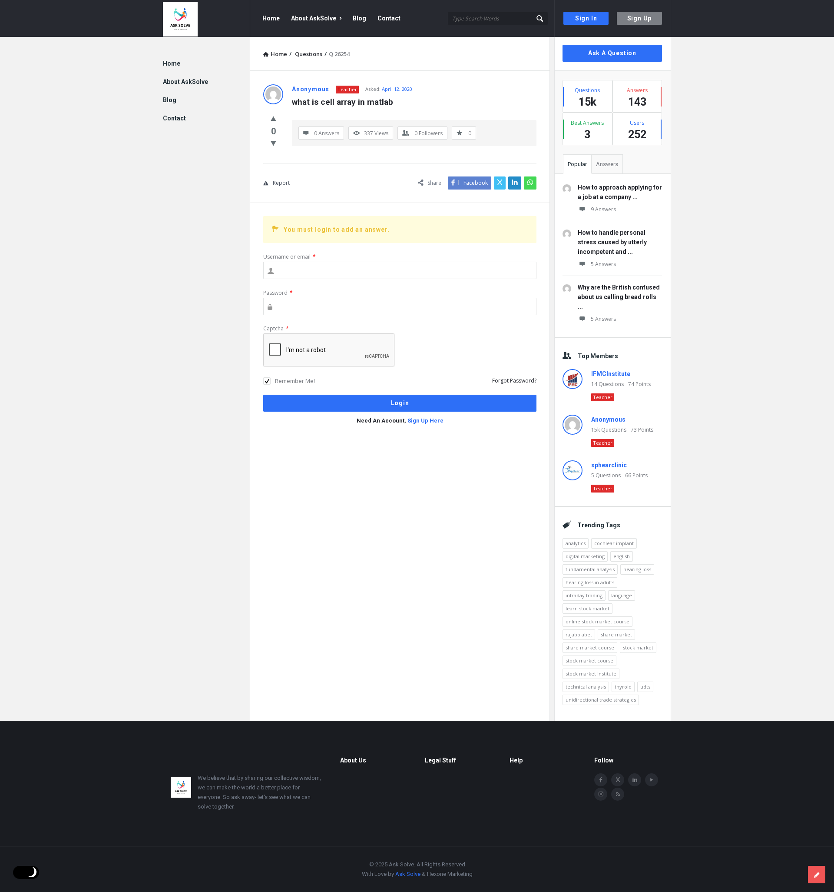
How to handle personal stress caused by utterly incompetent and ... (612, 242)
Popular (577, 164)
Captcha (276, 328)
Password (278, 292)
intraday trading (584, 595)
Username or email (289, 256)
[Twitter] (617, 779)
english (621, 556)
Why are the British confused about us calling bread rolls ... (619, 297)
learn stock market (587, 608)
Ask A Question (612, 53)
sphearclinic (609, 465)
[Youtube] (651, 779)
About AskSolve (313, 18)
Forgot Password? (514, 380)
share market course (590, 647)
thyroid (623, 686)
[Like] (273, 118)
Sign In (586, 18)
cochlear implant (614, 543)
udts (645, 686)
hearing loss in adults (590, 582)
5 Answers (603, 264)
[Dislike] (273, 143)
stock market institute (591, 673)
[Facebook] (600, 779)
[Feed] (617, 794)
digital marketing (585, 556)
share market (616, 634)
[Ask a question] (816, 874)
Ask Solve (407, 874)
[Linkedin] (634, 779)
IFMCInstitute (610, 373)
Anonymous (608, 419)
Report (281, 182)
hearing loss (637, 569)
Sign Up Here (425, 420)
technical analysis (586, 686)
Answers (607, 164)
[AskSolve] (206, 18)
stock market (638, 647)
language (621, 595)
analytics (576, 543)
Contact (388, 18)
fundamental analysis (590, 569)
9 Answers (603, 209)
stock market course (589, 660)
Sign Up (639, 18)
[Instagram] (600, 794)
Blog (359, 18)
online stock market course (597, 621)
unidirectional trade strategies (601, 699)
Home (271, 18)
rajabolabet (579, 634)
